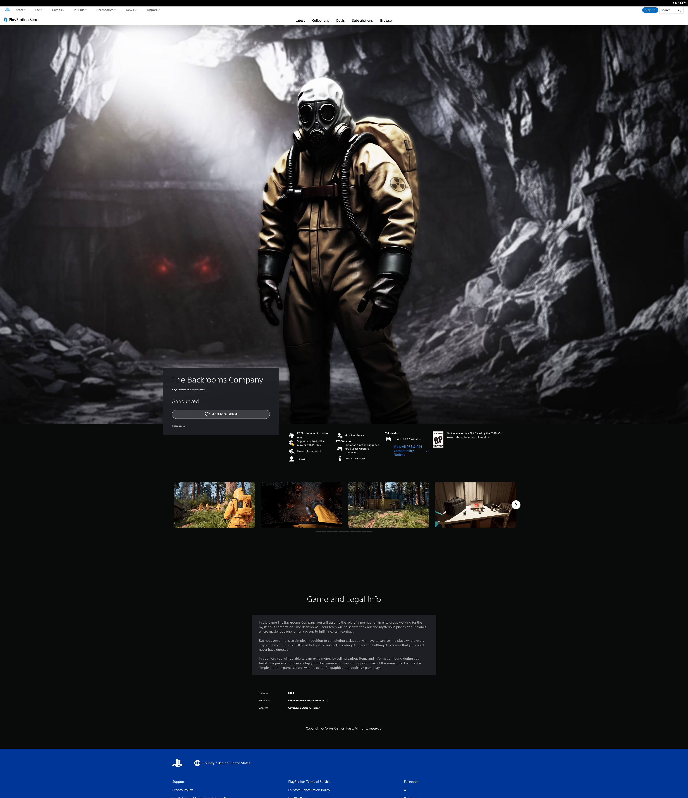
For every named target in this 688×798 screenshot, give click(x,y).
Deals (340, 20)
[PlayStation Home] (7, 10)
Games (57, 9)
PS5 (37, 9)
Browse (386, 20)
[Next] (516, 504)
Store (19, 9)
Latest (300, 20)
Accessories (104, 9)
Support (151, 9)
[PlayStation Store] (22, 19)
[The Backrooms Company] (214, 505)
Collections (320, 20)
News (130, 9)
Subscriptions (362, 20)
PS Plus (79, 9)
